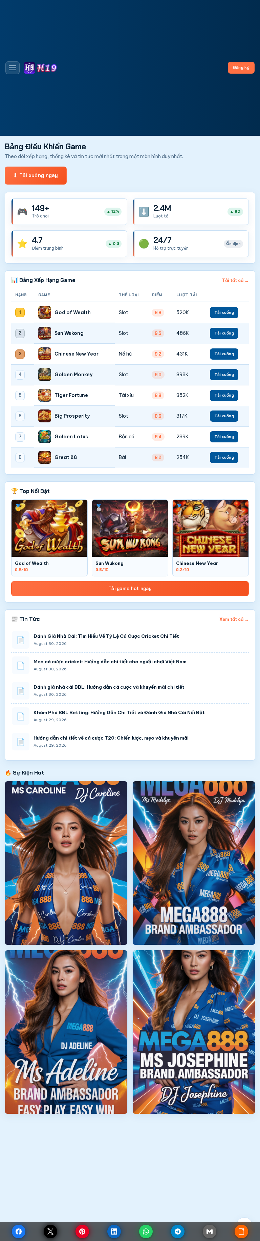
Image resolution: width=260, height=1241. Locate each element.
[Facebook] (18, 1231)
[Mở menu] (12, 67)
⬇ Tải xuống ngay (35, 175)
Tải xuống (224, 312)
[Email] (209, 1231)
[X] (50, 1231)
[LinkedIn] (114, 1231)
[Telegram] (178, 1231)
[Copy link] (241, 1231)
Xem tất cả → (234, 619)
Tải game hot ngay (130, 588)
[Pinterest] (82, 1231)
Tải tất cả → (235, 280)
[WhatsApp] (146, 1231)
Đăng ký (241, 67)
